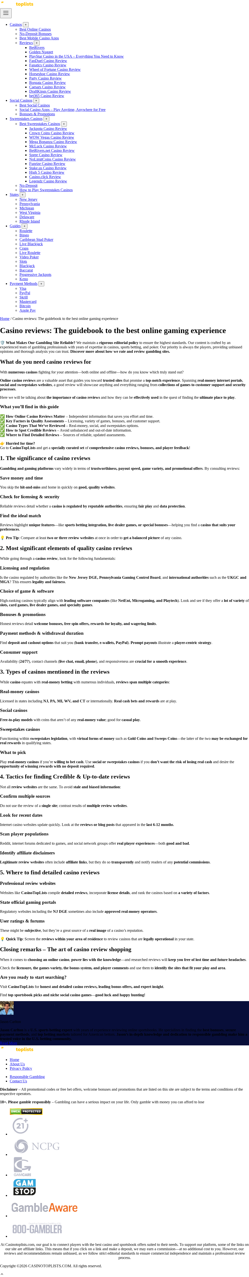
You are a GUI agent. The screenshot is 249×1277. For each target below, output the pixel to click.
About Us (17, 1064)
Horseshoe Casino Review (49, 74)
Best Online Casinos (35, 29)
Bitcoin (25, 306)
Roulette (25, 231)
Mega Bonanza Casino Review (53, 142)
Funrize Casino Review (47, 164)
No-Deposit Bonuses (35, 34)
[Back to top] (2, 1275)
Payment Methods (23, 283)
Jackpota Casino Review (48, 129)
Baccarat (26, 270)
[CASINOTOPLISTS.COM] (17, 1051)
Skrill (23, 297)
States (14, 194)
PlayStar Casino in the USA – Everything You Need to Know (76, 56)
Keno (23, 279)
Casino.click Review (45, 177)
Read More (8, 1043)
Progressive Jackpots (35, 274)
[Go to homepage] (17, 6)
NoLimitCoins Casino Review (52, 159)
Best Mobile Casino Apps (39, 38)
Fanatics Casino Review (47, 65)
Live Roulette (29, 253)
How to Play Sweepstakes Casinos (46, 190)
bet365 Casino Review (46, 96)
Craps (23, 248)
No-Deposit (28, 185)
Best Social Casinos (34, 105)
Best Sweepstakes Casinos (39, 124)
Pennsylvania (29, 204)
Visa (22, 288)
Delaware (26, 217)
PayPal (24, 293)
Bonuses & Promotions (37, 114)
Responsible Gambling (27, 1077)
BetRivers (36, 47)
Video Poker (29, 257)
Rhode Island (29, 221)
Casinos (16, 24)
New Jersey (28, 199)
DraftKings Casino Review (50, 91)
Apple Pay (27, 310)
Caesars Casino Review (47, 87)
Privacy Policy (21, 1068)
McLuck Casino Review (48, 146)
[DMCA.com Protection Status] (26, 1114)
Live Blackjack (31, 244)
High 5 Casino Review (46, 172)
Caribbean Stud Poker (36, 239)
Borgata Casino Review (47, 83)
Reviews (26, 43)
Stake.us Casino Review (48, 168)
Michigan (26, 208)
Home (4, 319)
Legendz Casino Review (48, 181)
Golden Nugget (41, 52)
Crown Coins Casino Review (51, 133)
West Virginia (29, 212)
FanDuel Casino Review (48, 61)
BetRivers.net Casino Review (52, 150)
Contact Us (18, 1081)
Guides (15, 226)
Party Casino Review (45, 78)
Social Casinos (21, 100)
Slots (23, 261)
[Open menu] (6, 13)
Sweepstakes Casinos (26, 119)
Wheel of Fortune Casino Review (55, 69)
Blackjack (27, 266)
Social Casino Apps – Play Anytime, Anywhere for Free (62, 110)
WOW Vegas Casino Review (51, 137)
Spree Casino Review (45, 155)
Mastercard (27, 301)
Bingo (24, 235)
